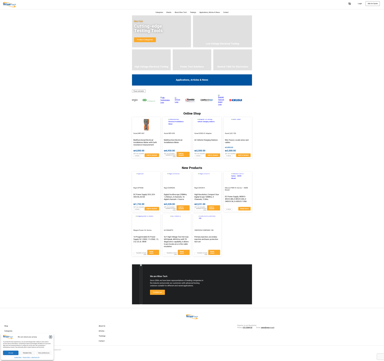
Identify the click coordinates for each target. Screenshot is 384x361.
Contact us (157, 292)
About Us (102, 326)
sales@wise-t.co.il (267, 327)
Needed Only (27, 353)
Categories (159, 12)
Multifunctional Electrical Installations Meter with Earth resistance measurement (145, 142)
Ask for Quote (373, 3)
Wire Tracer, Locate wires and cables (236, 141)
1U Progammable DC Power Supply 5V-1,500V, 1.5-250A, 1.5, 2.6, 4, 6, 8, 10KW (145, 239)
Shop (6, 326)
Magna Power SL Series (142, 230)
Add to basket (152, 155)
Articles (101, 331)
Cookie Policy (18, 357)
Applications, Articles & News (210, 12)
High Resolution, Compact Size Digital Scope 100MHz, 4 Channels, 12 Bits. (206, 197)
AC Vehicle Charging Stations (206, 140)
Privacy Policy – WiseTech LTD (31, 357)
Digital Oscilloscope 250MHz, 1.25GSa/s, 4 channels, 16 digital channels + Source (175, 197)
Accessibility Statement (53, 350)
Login (360, 4)
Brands (168, 12)
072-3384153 (247, 327)
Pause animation (139, 91)
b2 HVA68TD (168, 230)
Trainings (193, 12)
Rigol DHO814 (199, 188)
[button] (51, 337)
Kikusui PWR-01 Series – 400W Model (236, 189)
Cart (346, 4)
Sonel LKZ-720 (230, 133)
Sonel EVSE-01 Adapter (203, 133)
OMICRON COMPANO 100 (203, 230)
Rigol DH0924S (169, 188)
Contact (225, 12)
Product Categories (145, 39)
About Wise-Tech (181, 12)
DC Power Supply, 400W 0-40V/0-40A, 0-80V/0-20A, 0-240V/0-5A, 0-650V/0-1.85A (236, 199)
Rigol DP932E (138, 188)
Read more (244, 208)
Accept (10, 353)
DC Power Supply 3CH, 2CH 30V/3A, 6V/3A (144, 195)
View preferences (44, 353)
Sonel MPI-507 (138, 133)
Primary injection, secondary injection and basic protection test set (206, 239)
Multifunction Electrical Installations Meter (173, 141)
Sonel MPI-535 (169, 133)
